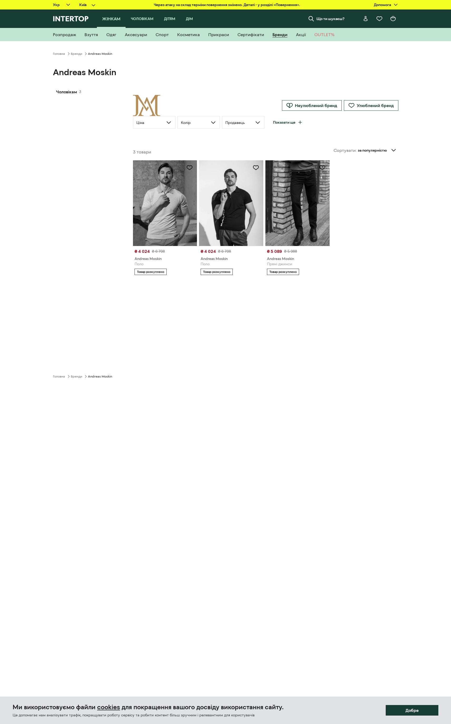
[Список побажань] (379, 18)
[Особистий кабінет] (365, 18)
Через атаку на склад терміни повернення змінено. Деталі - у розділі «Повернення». (227, 5)
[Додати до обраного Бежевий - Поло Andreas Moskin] (189, 167)
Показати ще (284, 122)
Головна (59, 53)
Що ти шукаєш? (330, 19)
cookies (108, 707)
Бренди (76, 53)
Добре (412, 710)
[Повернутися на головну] (70, 18)
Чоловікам (66, 92)
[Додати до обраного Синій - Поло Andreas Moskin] (256, 167)
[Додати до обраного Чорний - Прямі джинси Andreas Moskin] (322, 167)
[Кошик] (393, 18)
